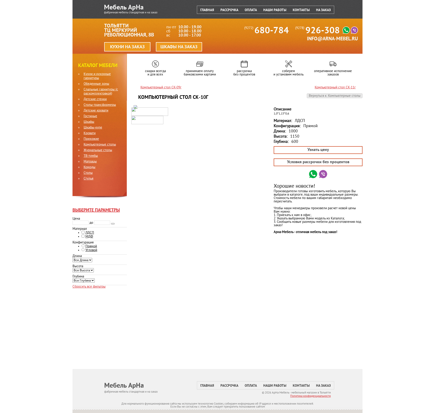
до (91, 223)
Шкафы (89, 122)
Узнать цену (318, 150)
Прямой (91, 246)
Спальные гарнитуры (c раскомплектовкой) (101, 92)
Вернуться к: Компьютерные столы (334, 96)
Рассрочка (229, 10)
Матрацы (90, 162)
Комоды (89, 167)
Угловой (91, 250)
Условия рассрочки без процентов (318, 162)
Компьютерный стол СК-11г (335, 87)
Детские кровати (96, 111)
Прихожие (91, 139)
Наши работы (274, 10)
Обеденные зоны (96, 84)
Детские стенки (95, 99)
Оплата (251, 10)
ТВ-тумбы (91, 156)
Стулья (88, 179)
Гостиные (90, 116)
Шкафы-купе (93, 128)
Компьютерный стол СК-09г (160, 87)
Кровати (90, 133)
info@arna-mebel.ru (332, 39)
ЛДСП (89, 233)
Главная (207, 10)
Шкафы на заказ (179, 47)
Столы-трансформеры (100, 105)
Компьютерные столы (100, 145)
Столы (88, 173)
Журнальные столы (98, 150)
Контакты (301, 10)
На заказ (323, 10)
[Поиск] (113, 223)
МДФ (89, 237)
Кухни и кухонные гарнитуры (97, 76)
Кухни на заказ (127, 47)
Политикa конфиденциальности (310, 396)
